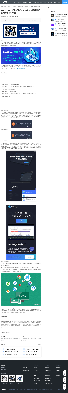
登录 (59, 2)
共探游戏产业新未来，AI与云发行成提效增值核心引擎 (61, 28)
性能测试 (3, 332)
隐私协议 (60, 389)
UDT (35, 375)
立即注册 (65, 2)
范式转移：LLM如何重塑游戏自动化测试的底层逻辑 (61, 19)
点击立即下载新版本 (20, 68)
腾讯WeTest (3, 6)
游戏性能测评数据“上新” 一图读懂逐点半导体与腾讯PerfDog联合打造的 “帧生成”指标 (61, 33)
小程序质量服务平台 (49, 373)
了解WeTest (25, 367)
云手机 (35, 367)
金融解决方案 (48, 378)
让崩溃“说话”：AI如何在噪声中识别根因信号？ (61, 14)
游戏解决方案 (48, 380)
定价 (30, 2)
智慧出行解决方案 (48, 383)
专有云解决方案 (48, 367)
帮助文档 (58, 375)
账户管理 (58, 367)
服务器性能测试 (37, 373)
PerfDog (7, 332)
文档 (55, 2)
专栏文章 (9, 6)
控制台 (57, 373)
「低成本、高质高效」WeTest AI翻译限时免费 (61, 24)
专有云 (35, 383)
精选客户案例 (26, 370)
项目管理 (58, 370)
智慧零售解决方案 (48, 375)
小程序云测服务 (37, 380)
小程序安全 (36, 378)
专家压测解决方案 (48, 370)
